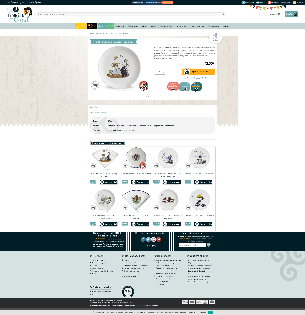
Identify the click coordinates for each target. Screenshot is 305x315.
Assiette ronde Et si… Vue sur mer (200, 174)
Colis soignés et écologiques (134, 263)
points (198, 78)
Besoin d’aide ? (249, 2)
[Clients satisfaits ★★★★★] (196, 91)
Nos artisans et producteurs (101, 263)
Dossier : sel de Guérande (197, 271)
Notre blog (151, 245)
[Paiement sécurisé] (184, 91)
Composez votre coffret (164, 279)
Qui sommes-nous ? (98, 260)
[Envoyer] (223, 14)
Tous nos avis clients (113, 239)
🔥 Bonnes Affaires (92, 26)
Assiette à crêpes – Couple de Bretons (136, 217)
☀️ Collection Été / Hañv (80, 26)
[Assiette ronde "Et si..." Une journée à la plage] (104, 200)
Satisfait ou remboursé (132, 271)
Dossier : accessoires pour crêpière (200, 274)
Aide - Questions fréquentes (101, 291)
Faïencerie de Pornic (128, 130)
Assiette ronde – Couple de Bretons (136, 174)
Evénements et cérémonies (165, 276)
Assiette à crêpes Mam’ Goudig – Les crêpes (104, 175)
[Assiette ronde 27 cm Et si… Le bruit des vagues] (168, 158)
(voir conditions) (173, 86)
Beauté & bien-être (198, 26)
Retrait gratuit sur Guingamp (166, 273)
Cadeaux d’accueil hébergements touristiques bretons (167, 264)
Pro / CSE (262, 2)
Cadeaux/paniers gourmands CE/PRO (168, 260)
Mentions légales (98, 268)
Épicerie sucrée (133, 26)
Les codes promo (162, 282)
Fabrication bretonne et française (135, 265)
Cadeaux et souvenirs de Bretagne (200, 260)
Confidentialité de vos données (134, 268)
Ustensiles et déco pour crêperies (199, 265)
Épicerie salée (119, 26)
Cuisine (153, 26)
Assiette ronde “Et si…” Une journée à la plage (104, 217)
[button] (280, 2)
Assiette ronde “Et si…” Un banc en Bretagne (168, 217)
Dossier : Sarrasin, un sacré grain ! (199, 282)
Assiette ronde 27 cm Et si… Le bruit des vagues (168, 175)
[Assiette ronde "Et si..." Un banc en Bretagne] (168, 200)
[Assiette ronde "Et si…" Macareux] (199, 200)
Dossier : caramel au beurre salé (199, 268)
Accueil (92, 33)
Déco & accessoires (166, 26)
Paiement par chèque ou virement (167, 268)
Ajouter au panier (200, 71)
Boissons (144, 26)
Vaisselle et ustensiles (102, 33)
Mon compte (96, 295)
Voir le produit (111, 182)
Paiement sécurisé (130, 276)
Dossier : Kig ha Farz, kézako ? (198, 279)
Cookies (94, 265)
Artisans (226, 26)
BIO (111, 26)
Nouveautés (102, 26)
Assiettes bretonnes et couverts (119, 33)
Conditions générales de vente (102, 271)
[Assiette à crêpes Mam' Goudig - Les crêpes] (104, 158)
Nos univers (160, 284)
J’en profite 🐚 (167, 2)
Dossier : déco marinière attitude (199, 276)
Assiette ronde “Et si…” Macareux (200, 216)
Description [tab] (93, 107)
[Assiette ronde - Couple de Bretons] (136, 158)
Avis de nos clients (98, 274)
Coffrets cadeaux (213, 26)
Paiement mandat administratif (166, 271)
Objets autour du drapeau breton (199, 263)
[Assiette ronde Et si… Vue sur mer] (199, 158)
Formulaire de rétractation (133, 274)
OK (210, 312)
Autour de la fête (182, 26)
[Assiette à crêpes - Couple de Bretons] (136, 200)
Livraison (127, 260)
